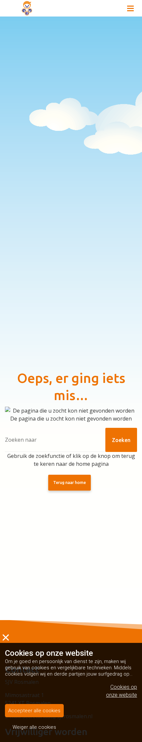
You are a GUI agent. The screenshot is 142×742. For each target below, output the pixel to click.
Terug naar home (69, 482)
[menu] (130, 6)
